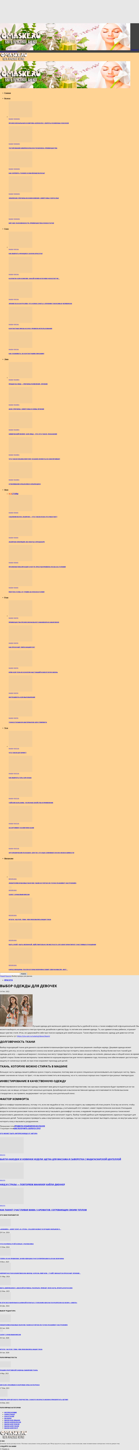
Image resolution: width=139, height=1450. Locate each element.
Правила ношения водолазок (30, 1126)
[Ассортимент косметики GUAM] (20, 821)
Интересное (8, 858)
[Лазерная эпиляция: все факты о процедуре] (20, 535)
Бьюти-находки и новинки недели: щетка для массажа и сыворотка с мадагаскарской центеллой (60, 1159)
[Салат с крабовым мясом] (10, 888)
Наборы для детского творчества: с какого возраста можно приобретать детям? (34, 1400)
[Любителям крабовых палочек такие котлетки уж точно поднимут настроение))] (20, 877)
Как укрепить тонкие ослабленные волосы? (27, 173)
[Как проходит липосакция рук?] (20, 641)
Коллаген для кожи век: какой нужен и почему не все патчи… (34, 278)
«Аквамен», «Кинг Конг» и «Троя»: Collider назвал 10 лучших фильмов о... (30, 1229)
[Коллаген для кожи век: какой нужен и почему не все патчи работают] (20, 272)
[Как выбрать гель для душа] (20, 771)
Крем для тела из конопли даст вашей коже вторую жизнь (33, 672)
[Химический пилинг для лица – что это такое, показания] (20, 428)
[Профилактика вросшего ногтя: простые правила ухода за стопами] (20, 560)
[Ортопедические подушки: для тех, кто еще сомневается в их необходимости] (20, 846)
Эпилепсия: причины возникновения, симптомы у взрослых (34, 198)
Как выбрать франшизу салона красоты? (26, 253)
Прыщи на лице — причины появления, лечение (28, 384)
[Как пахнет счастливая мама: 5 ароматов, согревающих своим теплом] (12, 1203)
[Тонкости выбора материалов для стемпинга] (20, 716)
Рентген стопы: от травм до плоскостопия (26, 592)
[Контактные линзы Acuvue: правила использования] (20, 322)
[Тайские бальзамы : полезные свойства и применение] (20, 796)
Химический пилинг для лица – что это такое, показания (33, 434)
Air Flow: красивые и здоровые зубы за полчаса (20, 1385)
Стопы (15, 494)
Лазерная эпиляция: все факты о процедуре (27, 542)
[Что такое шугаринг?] (20, 746)
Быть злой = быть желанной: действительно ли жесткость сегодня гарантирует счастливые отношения (52, 944)
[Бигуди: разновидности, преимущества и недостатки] (20, 217)
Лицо (6, 359)
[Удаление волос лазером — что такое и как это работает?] (20, 510)
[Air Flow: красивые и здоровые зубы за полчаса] (5, 1381)
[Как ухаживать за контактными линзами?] (20, 347)
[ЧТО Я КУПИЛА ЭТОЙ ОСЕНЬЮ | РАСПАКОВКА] (5, 1240)
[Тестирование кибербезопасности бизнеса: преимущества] (20, 142)
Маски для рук (13, 618)
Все (10, 494)
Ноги (6, 490)
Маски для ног (13, 512)
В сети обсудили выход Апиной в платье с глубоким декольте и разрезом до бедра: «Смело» (38, 1303)
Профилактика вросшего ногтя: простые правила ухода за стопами (37, 567)
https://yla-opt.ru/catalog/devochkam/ (33, 1036)
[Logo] (13, 60)
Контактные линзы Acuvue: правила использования (30, 328)
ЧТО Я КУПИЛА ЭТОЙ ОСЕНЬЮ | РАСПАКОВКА (17, 1244)
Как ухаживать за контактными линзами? (26, 354)
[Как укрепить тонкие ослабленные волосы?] (20, 167)
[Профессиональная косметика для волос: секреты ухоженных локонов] (20, 117)
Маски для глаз (14, 249)
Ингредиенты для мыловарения (22, 697)
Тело (6, 728)
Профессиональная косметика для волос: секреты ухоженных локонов (39, 123)
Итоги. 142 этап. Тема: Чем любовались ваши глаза (30, 919)
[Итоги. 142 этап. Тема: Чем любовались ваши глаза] (20, 913)
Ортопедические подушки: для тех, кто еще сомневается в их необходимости (41, 853)
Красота (8, 976)
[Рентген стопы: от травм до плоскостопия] (20, 585)
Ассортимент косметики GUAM (21, 828)
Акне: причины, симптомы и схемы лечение (26, 409)
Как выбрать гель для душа (20, 778)
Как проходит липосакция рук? (22, 647)
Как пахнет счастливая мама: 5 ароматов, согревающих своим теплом (43, 1209)
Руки (6, 597)
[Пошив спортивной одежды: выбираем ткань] (5, 1367)
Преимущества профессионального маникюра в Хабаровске (34, 622)
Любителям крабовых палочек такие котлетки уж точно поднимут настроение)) (42, 883)
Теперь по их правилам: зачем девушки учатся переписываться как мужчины (32, 1258)
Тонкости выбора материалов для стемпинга (28, 722)
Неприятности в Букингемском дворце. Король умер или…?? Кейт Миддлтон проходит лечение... (40, 1273)
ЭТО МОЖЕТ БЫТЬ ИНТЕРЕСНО (12, 1133)
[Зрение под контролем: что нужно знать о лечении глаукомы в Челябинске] (20, 297)
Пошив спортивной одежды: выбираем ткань (19, 1370)
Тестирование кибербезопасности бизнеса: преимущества (33, 148)
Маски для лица (14, 379)
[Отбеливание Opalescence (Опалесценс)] (20, 478)
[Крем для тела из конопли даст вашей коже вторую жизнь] (20, 666)
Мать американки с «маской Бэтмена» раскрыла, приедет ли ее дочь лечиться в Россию (36, 1288)
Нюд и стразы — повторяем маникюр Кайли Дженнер (32, 1184)
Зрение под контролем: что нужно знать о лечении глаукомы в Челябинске (40, 304)
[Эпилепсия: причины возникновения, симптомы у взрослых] (20, 192)
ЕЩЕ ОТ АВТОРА (30, 1133)
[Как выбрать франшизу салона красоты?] (20, 247)
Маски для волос (14, 119)
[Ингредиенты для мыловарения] (20, 691)
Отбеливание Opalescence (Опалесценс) (25, 484)
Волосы (7, 98)
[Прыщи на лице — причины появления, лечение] (20, 378)
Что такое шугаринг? (17, 753)
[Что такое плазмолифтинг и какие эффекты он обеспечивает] (20, 453)
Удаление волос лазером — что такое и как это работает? (33, 517)
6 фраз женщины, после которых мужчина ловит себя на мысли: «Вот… (38, 969)
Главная (7, 93)
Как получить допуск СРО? (27, 1128)
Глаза (6, 229)
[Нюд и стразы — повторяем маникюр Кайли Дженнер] (12, 1178)
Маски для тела (14, 748)
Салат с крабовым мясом (19, 894)
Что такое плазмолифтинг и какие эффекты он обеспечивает (34, 459)
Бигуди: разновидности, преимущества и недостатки (31, 223)
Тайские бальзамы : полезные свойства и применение (31, 803)
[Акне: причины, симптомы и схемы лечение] (20, 403)
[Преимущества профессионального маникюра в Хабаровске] (20, 616)
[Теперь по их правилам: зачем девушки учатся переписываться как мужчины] (5, 1255)
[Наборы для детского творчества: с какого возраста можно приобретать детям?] (4, 1396)
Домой (2, 976)
